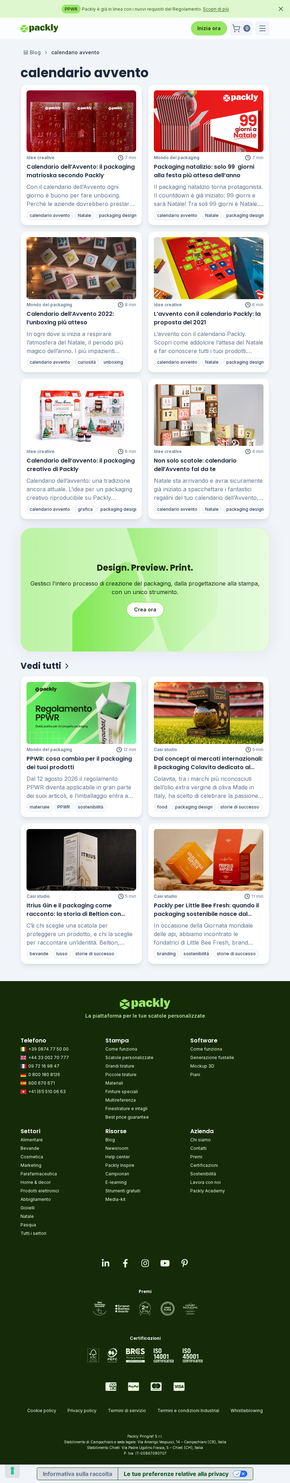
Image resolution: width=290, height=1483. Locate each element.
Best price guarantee (127, 1117)
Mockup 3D (202, 1066)
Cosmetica (32, 1156)
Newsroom (116, 1148)
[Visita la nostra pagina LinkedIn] (105, 1263)
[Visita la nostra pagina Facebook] (125, 1263)
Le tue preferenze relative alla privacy (176, 1473)
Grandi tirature (119, 1066)
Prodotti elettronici (40, 1190)
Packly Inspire (119, 1165)
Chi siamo (200, 1139)
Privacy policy (82, 1410)
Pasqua (28, 1224)
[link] (75, 52)
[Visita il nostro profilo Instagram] (145, 1263)
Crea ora (145, 609)
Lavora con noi (205, 1182)
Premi (196, 1156)
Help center (117, 1156)
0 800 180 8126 (44, 1074)
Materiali (114, 1083)
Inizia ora (209, 28)
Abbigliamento (36, 1199)
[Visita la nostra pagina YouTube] (164, 1263)
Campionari (117, 1173)
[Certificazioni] (145, 1355)
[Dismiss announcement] (280, 8)
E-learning (116, 1182)
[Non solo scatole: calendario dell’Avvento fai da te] (208, 415)
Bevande (30, 1148)
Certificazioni (204, 1165)
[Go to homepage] (39, 28)
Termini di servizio (127, 1410)
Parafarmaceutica (39, 1173)
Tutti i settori (33, 1233)
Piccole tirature (121, 1074)
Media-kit (115, 1199)
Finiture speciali (121, 1091)
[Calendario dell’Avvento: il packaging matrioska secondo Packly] (81, 121)
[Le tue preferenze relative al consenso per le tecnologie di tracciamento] (12, 1470)
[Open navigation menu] (262, 28)
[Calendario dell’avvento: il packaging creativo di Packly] (81, 415)
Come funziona (121, 1049)
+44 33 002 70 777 (48, 1057)
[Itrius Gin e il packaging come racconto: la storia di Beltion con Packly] (81, 860)
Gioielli (28, 1207)
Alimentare (32, 1139)
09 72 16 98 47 (43, 1066)
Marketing (31, 1165)
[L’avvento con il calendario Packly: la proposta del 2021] (208, 268)
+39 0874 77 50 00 (48, 1049)
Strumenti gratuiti (122, 1190)
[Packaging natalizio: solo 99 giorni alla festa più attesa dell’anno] (208, 121)
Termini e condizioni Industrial (188, 1410)
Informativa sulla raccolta (77, 1473)
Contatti (198, 1148)
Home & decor (36, 1182)
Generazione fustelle (212, 1057)
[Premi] (145, 1309)
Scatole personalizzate (129, 1057)
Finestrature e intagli (126, 1108)
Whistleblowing (247, 1410)
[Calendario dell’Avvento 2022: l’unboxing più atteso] (81, 268)
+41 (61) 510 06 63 (47, 1091)
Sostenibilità (203, 1173)
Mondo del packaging (176, 157)
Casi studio (165, 749)
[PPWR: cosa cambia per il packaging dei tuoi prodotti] (81, 713)
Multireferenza (120, 1100)
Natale (27, 1216)
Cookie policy (41, 1410)
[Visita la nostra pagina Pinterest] (184, 1263)
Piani (195, 1074)
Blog (35, 52)
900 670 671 (41, 1083)
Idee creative (40, 157)
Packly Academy (207, 1190)
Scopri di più (230, 9)
